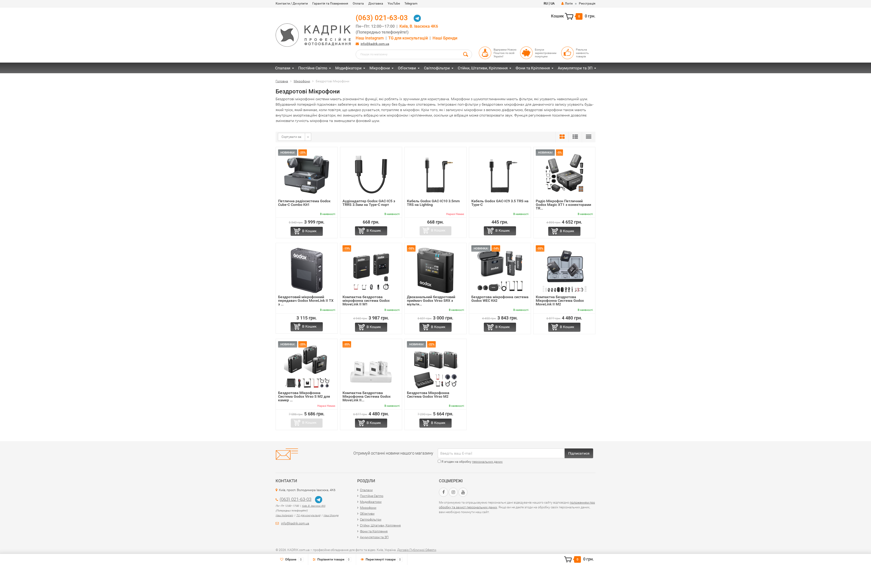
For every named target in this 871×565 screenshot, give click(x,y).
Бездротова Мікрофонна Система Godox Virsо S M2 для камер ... (304, 396)
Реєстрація (587, 3)
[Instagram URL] (453, 492)
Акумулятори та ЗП (575, 68)
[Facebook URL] (443, 492)
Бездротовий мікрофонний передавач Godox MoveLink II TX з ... (305, 300)
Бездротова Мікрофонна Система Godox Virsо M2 (428, 395)
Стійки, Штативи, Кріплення (483, 68)
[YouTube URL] (462, 492)
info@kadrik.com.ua (375, 44)
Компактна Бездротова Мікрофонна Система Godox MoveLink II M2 (560, 300)
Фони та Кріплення (533, 68)
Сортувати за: (291, 137)
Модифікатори (348, 68)
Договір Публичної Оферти (416, 550)
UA (552, 3)
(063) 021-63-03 (382, 18)
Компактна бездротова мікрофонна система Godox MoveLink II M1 (366, 300)
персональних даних (487, 461)
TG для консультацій (408, 38)
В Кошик (309, 231)
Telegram (410, 3)
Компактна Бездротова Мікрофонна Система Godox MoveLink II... (367, 396)
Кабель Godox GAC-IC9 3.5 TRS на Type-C (499, 203)
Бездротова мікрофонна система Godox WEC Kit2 (499, 299)
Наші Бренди (445, 38)
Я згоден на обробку (472, 461)
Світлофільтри (437, 68)
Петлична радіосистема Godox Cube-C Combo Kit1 (304, 203)
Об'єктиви (407, 68)
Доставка (375, 3)
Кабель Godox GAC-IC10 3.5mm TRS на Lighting (433, 203)
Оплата (358, 3)
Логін (569, 3)
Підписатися (579, 453)
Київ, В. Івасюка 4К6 (418, 26)
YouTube (394, 3)
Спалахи (282, 68)
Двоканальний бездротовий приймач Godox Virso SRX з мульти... (431, 300)
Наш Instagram (370, 38)
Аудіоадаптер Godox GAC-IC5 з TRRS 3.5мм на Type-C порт (369, 203)
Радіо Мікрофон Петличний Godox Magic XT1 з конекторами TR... (563, 204)
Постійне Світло (312, 68)
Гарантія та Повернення (330, 3)
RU (546, 3)
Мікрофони (379, 68)
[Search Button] (465, 54)
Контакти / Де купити (292, 3)
